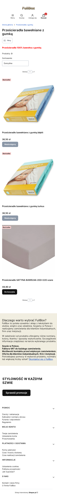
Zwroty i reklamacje (10, 414)
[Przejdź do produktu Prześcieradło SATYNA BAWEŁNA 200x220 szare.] (28, 251)
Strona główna (7, 25)
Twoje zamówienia (10, 433)
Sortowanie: (7, 58)
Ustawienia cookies (10, 466)
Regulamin (6, 422)
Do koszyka (9, 292)
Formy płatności (9, 450)
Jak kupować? (8, 472)
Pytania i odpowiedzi (11, 419)
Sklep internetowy (25, 492)
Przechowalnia (8, 439)
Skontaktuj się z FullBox (41, 359)
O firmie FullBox (9, 485)
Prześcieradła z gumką (24, 25)
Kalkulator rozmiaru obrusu (13, 417)
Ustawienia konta (9, 436)
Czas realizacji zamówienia (13, 455)
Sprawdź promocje (16, 392)
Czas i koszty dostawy (12, 452)
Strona (24, 72)
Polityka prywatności (11, 469)
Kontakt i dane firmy (10, 483)
